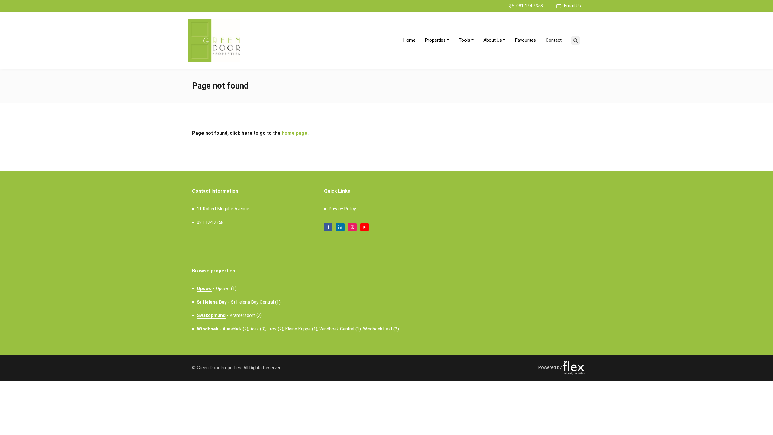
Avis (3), (258, 329)
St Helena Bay (212, 302)
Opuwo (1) (226, 288)
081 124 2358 (529, 5)
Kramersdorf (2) (246, 315)
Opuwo (204, 288)
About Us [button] (492, 40)
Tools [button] (464, 40)
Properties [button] (435, 40)
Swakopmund (211, 315)
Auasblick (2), (236, 329)
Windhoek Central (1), (340, 329)
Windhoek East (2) (381, 329)
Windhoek (207, 329)
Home (409, 40)
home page (294, 133)
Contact (554, 40)
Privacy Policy (342, 208)
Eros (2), (276, 329)
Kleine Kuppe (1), (301, 329)
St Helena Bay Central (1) (256, 302)
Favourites (525, 40)
